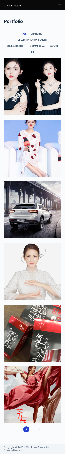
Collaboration (15, 46)
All (25, 33)
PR (32, 52)
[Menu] (59, 5)
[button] (12, 5)
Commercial (37, 46)
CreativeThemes (13, 450)
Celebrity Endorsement (33, 39)
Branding (36, 33)
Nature (53, 46)
